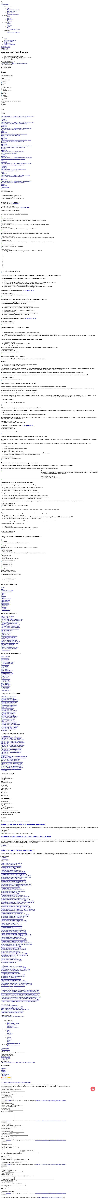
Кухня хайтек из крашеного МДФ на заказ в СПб (14, 874)
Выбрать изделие (5, 1134)
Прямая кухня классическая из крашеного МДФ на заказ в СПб (17, 901)
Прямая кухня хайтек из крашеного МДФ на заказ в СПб (16, 875)
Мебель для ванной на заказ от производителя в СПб (15, 1009)
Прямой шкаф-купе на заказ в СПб (10, 972)
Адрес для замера (5, 1133)
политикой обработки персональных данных (50, 1197)
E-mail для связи (5, 1111)
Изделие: (3, 1147)
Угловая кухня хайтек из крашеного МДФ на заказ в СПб (16, 877)
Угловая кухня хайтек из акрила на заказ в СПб (13, 873)
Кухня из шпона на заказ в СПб (9, 958)
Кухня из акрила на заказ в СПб (9, 864)
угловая (5, 98)
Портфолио (10, 19)
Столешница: (4, 1180)
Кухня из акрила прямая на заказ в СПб (11, 866)
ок (63, 1197)
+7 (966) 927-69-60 (30, 318)
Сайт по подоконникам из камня (9, 1062)
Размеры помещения (6, 1185)
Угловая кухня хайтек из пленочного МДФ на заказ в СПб (16, 885)
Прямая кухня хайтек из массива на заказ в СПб (13, 880)
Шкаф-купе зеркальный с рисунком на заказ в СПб (14, 981)
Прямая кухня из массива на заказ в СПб (11, 924)
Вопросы (9, 25)
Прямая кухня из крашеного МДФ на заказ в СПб (14, 920)
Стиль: (2, 1174)
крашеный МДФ (7, 87)
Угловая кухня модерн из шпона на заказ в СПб (13, 949)
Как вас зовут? (4, 1095)
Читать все (5, 859)
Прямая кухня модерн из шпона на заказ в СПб (13, 948)
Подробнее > (4, 831)
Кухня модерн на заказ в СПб (8, 927)
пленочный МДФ (7, 90)
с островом (5, 96)
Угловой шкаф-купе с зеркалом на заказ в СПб (13, 986)
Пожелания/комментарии (7, 1162)
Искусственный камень (13, 9)
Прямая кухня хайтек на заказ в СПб (10, 887)
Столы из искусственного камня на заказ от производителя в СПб (18, 998)
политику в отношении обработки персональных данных (50, 1100)
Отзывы (9, 23)
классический (6, 80)
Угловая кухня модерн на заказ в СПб (10, 951)
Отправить (3, 1102)
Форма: (2, 1148)
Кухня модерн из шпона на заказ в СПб (11, 947)
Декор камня (4, 1158)
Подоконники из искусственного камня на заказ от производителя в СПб (20, 995)
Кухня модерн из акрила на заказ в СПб (11, 928)
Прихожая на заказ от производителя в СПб (12, 1011)
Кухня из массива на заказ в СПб (9, 923)
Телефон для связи (5, 1092)
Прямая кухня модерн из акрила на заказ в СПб (13, 930)
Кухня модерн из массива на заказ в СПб (11, 937)
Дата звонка (4, 1094)
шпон (4, 92)
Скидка (4, 104)
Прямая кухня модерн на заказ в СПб (10, 945)
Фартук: (3, 1182)
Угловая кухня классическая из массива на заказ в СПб (15, 906)
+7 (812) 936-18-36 (5, 1058)
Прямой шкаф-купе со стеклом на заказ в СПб (13, 974)
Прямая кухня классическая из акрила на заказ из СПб (15, 896)
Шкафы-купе (10, 12)
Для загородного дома (12, 14)
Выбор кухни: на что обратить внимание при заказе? (23, 824)
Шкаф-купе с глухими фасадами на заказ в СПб (13, 967)
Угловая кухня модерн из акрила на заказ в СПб (13, 931)
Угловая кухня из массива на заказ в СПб (11, 926)
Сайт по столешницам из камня (26, 1062)
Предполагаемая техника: (7, 1179)
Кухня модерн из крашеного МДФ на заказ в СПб (14, 933)
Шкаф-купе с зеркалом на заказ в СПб (11, 979)
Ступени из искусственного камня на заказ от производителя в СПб (19, 1001)
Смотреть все (6, 610)
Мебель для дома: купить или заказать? (17, 850)
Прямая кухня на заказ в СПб (8, 956)
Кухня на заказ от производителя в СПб (11, 863)
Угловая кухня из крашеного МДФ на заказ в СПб (14, 921)
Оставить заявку (7, 814)
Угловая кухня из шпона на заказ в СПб (11, 960)
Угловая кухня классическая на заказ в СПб (12, 917)
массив (4, 89)
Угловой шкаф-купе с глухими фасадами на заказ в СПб (15, 970)
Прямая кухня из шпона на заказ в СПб (11, 959)
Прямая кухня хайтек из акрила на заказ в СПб (13, 871)
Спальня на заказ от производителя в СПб (12, 1012)
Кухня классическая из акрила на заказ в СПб (13, 895)
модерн (4, 81)
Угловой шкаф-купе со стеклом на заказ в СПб (13, 976)
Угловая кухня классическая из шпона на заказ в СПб (15, 916)
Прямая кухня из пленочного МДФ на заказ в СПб (14, 954)
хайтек (4, 83)
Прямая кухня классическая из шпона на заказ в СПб (15, 914)
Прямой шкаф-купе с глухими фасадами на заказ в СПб (15, 969)
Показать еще (6, 187)
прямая (4, 95)
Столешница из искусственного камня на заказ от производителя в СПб (20, 990)
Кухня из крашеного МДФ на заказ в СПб (12, 919)
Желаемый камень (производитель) (10, 1159)
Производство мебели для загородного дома (12, 1016)
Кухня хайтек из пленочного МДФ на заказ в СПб (14, 882)
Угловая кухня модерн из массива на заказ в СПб (14, 940)
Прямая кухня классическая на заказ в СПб (12, 912)
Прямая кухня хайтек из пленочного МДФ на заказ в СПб (16, 884)
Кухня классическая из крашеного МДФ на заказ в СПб (15, 899)
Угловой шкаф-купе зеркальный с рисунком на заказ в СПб (16, 984)
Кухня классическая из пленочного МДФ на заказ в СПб (16, 907)
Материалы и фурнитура (13, 29)
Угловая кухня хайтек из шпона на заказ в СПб (13, 891)
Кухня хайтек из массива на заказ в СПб (11, 878)
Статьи (9, 26)
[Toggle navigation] (1, 1)
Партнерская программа (13, 32)
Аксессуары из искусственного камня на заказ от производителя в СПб (19, 991)
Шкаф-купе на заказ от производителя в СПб (12, 966)
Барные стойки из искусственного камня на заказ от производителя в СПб (20, 993)
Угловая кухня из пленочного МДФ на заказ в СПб (14, 955)
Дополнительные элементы (8, 1153)
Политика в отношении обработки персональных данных (16, 1082)
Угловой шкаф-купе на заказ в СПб (10, 977)
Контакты (9, 21)
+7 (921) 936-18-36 (24, 207)
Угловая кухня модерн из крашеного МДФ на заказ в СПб (16, 935)
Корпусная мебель (11, 11)
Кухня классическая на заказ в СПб (10, 894)
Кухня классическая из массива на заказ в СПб (13, 903)
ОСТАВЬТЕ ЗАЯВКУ (8, 293)
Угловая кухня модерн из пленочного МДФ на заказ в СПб (16, 944)
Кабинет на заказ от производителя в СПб (12, 1008)
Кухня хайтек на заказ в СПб (8, 868)
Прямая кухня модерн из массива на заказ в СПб (13, 938)
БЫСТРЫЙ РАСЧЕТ (7, 61)
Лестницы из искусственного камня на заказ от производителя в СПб (19, 994)
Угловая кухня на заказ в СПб (8, 962)
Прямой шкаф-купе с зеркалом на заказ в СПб (13, 980)
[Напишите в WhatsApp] (34, 290)
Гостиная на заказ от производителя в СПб (12, 1007)
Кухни (8, 8)
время (2, 1097)
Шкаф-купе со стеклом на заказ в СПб (11, 973)
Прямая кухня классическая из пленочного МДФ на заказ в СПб (18, 909)
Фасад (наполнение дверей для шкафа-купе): (12, 1176)
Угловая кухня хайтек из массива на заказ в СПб (13, 881)
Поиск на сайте (5, 4)
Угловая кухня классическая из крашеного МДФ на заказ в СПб (17, 902)
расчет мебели (15, 210)
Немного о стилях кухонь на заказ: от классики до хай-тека (26, 836)
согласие (8, 1100)
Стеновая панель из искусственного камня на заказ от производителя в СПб (21, 997)
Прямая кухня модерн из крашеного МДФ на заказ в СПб (16, 934)
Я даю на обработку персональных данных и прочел (34, 1100)
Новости (9, 18)
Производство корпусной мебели (9, 1005)
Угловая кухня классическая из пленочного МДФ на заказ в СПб (18, 910)
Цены (8, 28)
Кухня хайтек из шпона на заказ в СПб (11, 888)
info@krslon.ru (15, 203)
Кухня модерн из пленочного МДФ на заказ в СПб (14, 941)
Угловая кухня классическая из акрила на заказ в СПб (15, 898)
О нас (8, 16)
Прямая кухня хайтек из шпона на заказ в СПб (13, 889)
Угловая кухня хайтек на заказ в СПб (10, 892)
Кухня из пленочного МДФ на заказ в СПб (12, 952)
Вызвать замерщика (6, 210)
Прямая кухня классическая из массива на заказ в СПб (15, 905)
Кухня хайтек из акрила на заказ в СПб (11, 870)
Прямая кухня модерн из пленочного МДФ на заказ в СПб (16, 942)
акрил (4, 86)
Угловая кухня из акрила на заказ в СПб (11, 867)
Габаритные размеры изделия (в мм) (10, 1152)
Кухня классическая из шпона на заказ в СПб (13, 913)
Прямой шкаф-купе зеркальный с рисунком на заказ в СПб (16, 983)
